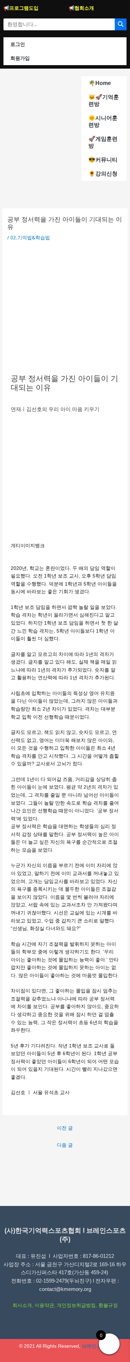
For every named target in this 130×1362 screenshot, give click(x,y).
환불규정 (108, 1305)
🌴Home (99, 83)
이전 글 (65, 1127)
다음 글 (65, 1145)
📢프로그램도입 (20, 8)
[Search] (121, 24)
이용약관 (44, 1305)
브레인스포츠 (96, 1346)
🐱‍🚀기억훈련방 (103, 100)
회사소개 (22, 1305)
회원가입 (20, 58)
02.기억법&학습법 (30, 237)
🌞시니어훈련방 (103, 121)
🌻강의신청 (103, 174)
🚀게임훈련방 (103, 142)
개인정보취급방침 (76, 1305)
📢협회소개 (81, 8)
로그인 (17, 44)
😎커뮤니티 (103, 160)
